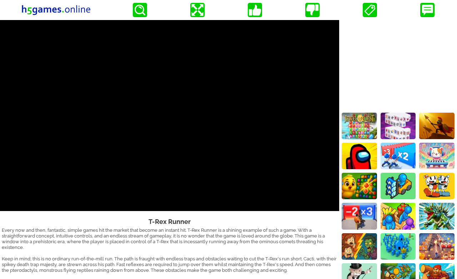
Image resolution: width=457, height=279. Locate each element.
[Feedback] (427, 10)
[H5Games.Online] (56, 10)
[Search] (140, 10)
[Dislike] (312, 10)
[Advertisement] (398, 64)
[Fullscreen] (197, 10)
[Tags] (370, 10)
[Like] (255, 10)
